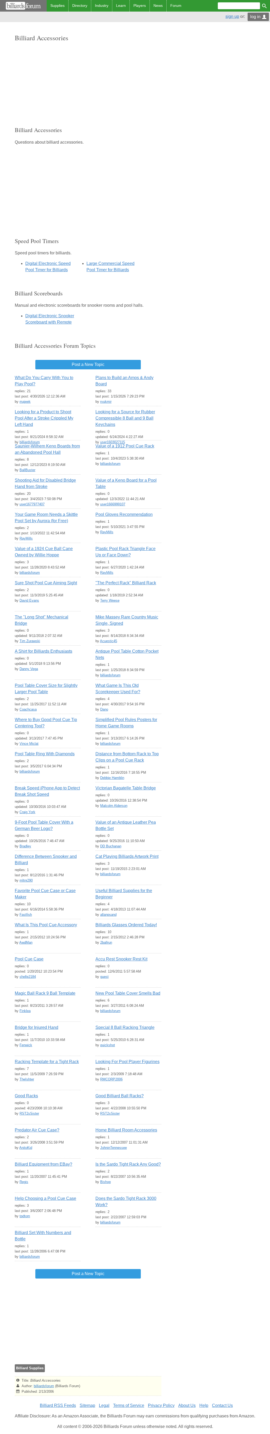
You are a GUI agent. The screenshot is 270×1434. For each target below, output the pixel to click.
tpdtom (25, 1216)
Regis (24, 1182)
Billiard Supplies (30, 1368)
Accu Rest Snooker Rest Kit (121, 959)
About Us (187, 1405)
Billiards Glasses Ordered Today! (126, 925)
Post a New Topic (88, 364)
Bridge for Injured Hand (36, 1027)
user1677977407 (32, 504)
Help (203, 1405)
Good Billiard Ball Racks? (119, 1096)
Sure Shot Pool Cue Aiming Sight (46, 583)
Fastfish (26, 915)
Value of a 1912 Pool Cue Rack (124, 446)
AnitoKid (25, 1148)
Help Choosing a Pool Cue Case (45, 1198)
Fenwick (26, 1045)
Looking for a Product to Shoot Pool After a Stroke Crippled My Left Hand (44, 418)
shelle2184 (28, 977)
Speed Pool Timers (37, 241)
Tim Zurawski (30, 641)
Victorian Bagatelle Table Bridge (125, 788)
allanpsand (108, 915)
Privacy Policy (161, 1405)
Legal (104, 1405)
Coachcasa (28, 709)
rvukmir (106, 402)
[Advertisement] (88, 84)
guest (104, 977)
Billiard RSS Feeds (58, 1405)
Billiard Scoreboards (39, 293)
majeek (25, 402)
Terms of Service (128, 1405)
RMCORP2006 (111, 1079)
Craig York (27, 812)
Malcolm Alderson (113, 806)
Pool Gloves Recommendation (124, 514)
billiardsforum (30, 442)
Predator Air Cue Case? (37, 1130)
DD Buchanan (110, 846)
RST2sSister (29, 1113)
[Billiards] (23, 6)
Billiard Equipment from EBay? (43, 1164)
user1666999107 (112, 504)
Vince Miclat (29, 744)
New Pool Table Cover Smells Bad (127, 993)
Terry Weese (109, 600)
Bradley (25, 846)
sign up (232, 16)
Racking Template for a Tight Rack (47, 1061)
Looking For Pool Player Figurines (127, 1061)
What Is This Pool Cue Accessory (46, 925)
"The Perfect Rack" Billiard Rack (125, 583)
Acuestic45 (108, 641)
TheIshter (27, 1079)
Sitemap (87, 1405)
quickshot (107, 1045)
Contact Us (222, 1405)
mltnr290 (26, 880)
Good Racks (26, 1096)
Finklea (25, 1011)
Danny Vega (29, 669)
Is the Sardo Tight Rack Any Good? (128, 1164)
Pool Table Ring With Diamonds (45, 754)
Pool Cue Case (29, 959)
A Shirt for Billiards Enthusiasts (43, 651)
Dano (104, 709)
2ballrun (106, 942)
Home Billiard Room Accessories (126, 1130)
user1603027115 (112, 442)
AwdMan (25, 942)
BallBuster (27, 470)
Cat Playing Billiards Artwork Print (126, 856)
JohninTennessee (113, 1148)
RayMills (26, 538)
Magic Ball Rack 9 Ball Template (45, 993)
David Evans (29, 600)
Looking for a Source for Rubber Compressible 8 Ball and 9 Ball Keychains (125, 418)
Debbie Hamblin (112, 778)
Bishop (105, 1182)
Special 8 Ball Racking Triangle (125, 1027)
